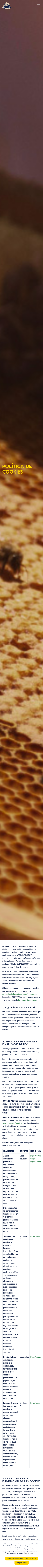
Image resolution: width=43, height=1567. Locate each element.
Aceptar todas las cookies (15, 1558)
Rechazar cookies (31, 1558)
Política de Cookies (28, 1554)
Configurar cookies (21, 1563)
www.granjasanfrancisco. (12, 1123)
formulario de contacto (27, 1000)
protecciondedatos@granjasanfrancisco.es (19, 994)
